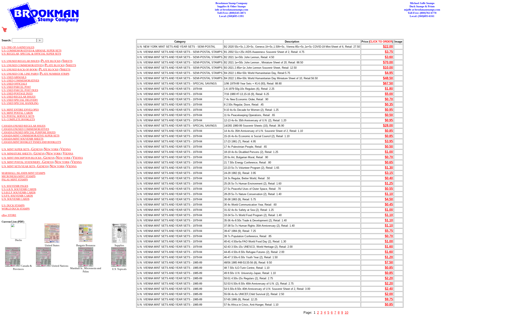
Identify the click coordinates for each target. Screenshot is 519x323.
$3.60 (389, 57)
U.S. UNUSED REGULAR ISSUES (20, 61)
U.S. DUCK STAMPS (13, 205)
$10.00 (388, 67)
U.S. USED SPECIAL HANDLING (20, 103)
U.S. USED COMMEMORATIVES (20, 80)
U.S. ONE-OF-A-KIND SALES (18, 47)
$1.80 (389, 88)
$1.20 (389, 257)
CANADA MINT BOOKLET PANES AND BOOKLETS (31, 142)
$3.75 (389, 51)
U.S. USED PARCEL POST (16, 86)
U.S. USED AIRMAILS (14, 77)
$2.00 (389, 294)
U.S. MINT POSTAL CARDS (17, 112)
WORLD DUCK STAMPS (16, 208)
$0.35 (389, 104)
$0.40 (389, 178)
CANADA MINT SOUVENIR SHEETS (22, 138)
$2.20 (389, 278)
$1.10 (389, 194)
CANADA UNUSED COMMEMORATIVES (25, 129)
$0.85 (389, 130)
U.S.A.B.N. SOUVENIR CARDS (19, 189)
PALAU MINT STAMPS (15, 179)
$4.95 (389, 73)
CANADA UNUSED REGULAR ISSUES (23, 125)
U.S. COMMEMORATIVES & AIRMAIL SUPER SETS (31, 50)
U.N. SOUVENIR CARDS (15, 198)
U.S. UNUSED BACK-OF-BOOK (19, 69)
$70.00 (388, 62)
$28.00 (388, 125)
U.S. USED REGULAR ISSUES (18, 96)
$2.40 (389, 288)
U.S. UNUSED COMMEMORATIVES (22, 65)
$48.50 (388, 78)
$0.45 (389, 204)
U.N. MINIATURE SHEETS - (18, 153)
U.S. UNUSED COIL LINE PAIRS (20, 73)
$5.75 (389, 230)
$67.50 (388, 83)
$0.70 (389, 99)
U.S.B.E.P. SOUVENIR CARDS (18, 192)
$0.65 (389, 162)
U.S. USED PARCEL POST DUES (20, 90)
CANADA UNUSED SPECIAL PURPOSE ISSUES (29, 132)
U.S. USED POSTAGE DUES (17, 93)
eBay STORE (9, 215)
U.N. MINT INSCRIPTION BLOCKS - (22, 157)
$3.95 (389, 141)
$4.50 (389, 199)
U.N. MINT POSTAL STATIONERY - (22, 162)
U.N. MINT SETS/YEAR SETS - (19, 166)
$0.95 (389, 109)
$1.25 (389, 183)
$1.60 (389, 246)
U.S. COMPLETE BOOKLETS (18, 119)
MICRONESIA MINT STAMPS (18, 176)
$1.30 (389, 167)
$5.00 (389, 94)
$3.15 (389, 173)
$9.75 (389, 299)
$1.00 (389, 152)
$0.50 (389, 115)
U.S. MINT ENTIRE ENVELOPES (20, 109)
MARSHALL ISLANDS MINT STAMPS (23, 173)
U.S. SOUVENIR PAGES (15, 186)
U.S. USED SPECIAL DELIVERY (20, 99)
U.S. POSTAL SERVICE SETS (18, 116)
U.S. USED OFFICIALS (14, 83)
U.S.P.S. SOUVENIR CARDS (17, 195)
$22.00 (388, 46)
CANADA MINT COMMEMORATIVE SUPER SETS (30, 135)
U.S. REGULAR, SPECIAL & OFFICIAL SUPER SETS (31, 53)
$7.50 (389, 262)
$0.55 (389, 188)
